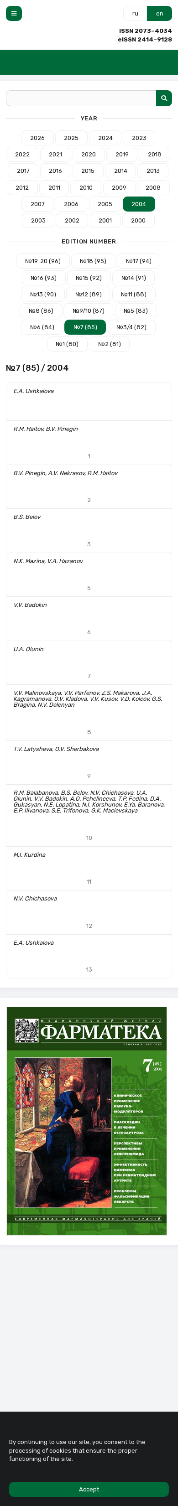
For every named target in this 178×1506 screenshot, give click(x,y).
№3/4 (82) (131, 327)
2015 (87, 170)
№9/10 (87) (89, 310)
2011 (54, 187)
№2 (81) (109, 344)
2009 (119, 187)
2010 (86, 187)
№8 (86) (41, 310)
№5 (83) (136, 310)
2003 (38, 220)
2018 (155, 154)
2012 (22, 187)
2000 (138, 220)
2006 (71, 204)
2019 (122, 154)
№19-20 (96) (43, 261)
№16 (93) (44, 277)
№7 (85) (85, 327)
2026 (37, 138)
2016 (55, 170)
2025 (71, 138)
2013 (153, 170)
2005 (105, 204)
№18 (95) (93, 261)
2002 (72, 220)
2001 (105, 220)
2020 (88, 154)
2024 (105, 138)
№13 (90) (43, 294)
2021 (55, 154)
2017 (23, 170)
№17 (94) (139, 261)
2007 (38, 204)
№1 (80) (67, 344)
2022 (22, 154)
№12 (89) (88, 294)
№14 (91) (133, 277)
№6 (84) (42, 327)
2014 (120, 170)
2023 (139, 138)
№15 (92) (89, 277)
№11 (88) (134, 294)
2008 (153, 187)
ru (135, 13)
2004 (138, 204)
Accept (89, 1489)
